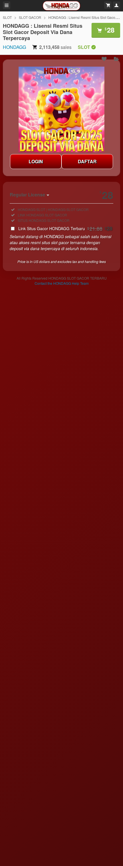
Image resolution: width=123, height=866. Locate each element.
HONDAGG (14, 47)
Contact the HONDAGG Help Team (62, 283)
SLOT (7, 17)
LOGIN (36, 161)
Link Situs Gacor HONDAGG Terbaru (65, 228)
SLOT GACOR (30, 17)
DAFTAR (87, 161)
